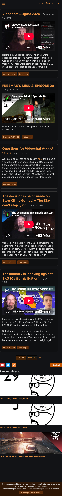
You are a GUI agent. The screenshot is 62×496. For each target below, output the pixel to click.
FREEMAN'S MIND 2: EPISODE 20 (28, 86)
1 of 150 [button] (20, 357)
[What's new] (58, 3)
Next (30, 357)
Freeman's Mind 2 (11, 137)
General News (9, 74)
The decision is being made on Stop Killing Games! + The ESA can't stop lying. (26, 200)
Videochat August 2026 (21, 14)
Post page (23, 74)
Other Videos (9, 262)
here (40, 158)
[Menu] (4, 3)
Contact (56, 365)
